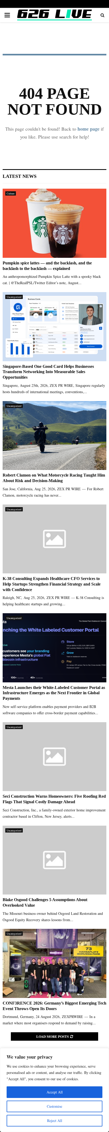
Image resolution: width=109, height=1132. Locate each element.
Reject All (54, 1120)
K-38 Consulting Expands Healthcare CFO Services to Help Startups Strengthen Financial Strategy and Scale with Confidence (52, 584)
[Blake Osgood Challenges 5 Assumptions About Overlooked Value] (54, 860)
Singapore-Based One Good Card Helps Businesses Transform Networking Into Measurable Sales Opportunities (48, 372)
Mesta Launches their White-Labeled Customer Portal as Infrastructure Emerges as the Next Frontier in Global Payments (54, 693)
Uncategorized (14, 297)
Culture (11, 193)
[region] (54, 1090)
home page (88, 128)
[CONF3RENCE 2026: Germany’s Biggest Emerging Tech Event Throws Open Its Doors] (54, 963)
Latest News (20, 176)
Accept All (55, 1092)
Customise (54, 1106)
